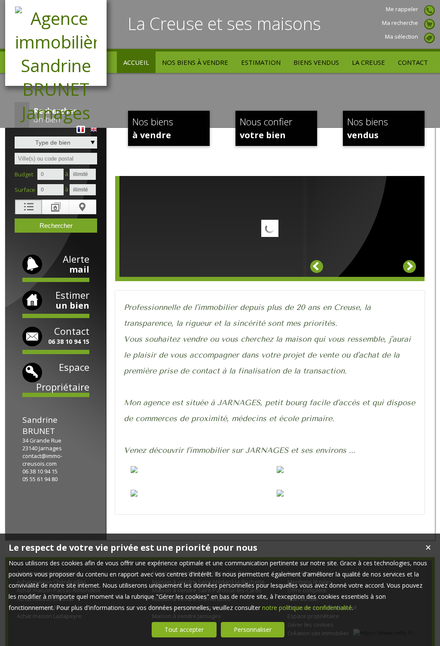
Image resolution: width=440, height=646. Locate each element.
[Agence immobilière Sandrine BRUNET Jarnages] (56, 112)
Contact (68, 335)
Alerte (76, 263)
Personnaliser (253, 629)
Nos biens (152, 128)
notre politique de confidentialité (307, 608)
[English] (93, 126)
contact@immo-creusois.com (42, 459)
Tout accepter (184, 629)
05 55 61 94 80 (40, 479)
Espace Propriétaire (62, 377)
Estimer (72, 299)
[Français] (80, 126)
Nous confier (266, 128)
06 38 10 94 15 (40, 471)
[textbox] (56, 158)
